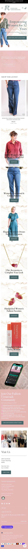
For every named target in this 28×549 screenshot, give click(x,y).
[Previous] (2, 1)
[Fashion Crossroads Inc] (12, 8)
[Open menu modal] (2, 7)
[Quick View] (23, 114)
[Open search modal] (22, 7)
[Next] (25, 1)
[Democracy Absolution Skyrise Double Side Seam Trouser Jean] (13, 98)
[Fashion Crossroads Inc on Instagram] (5, 504)
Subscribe (24, 521)
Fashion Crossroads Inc (14, 535)
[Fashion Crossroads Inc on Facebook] (2, 504)
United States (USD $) (7, 533)
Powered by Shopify (5, 539)
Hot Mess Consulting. (12, 538)
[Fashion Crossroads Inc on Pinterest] (7, 504)
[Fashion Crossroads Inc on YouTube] (9, 504)
